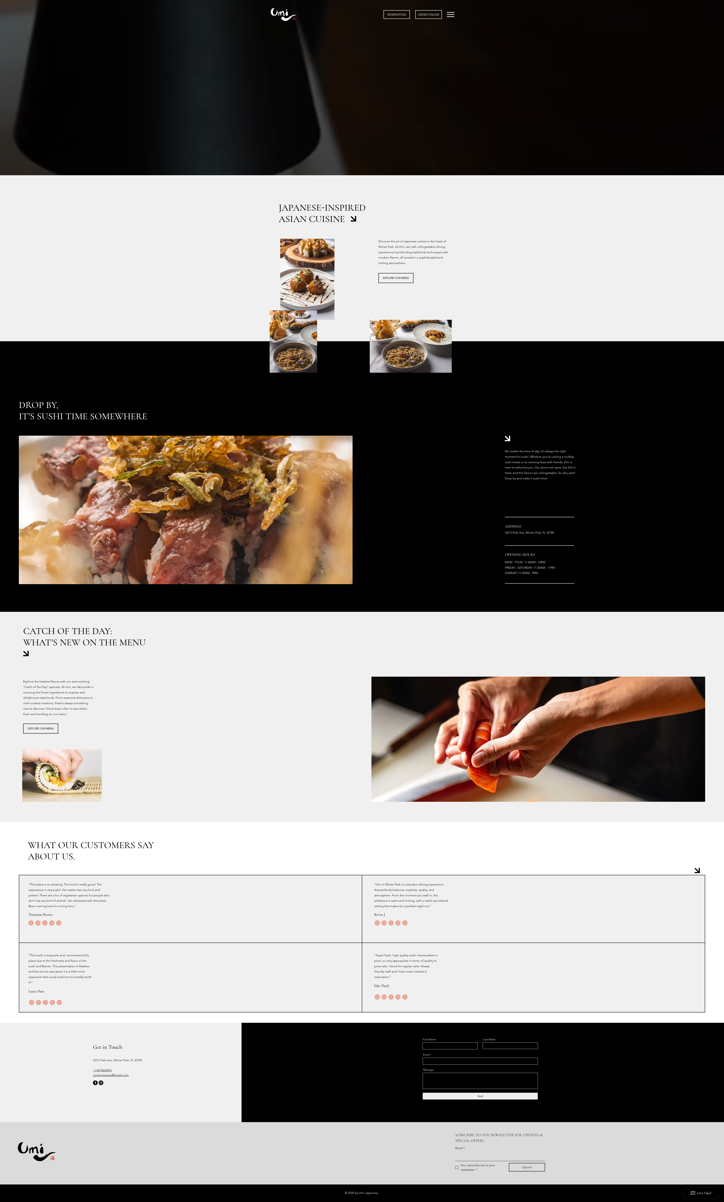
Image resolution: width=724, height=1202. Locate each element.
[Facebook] (95, 1082)
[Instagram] (101, 1082)
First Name (429, 1039)
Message (428, 1069)
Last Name (489, 1039)
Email (426, 1054)
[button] (450, 14)
